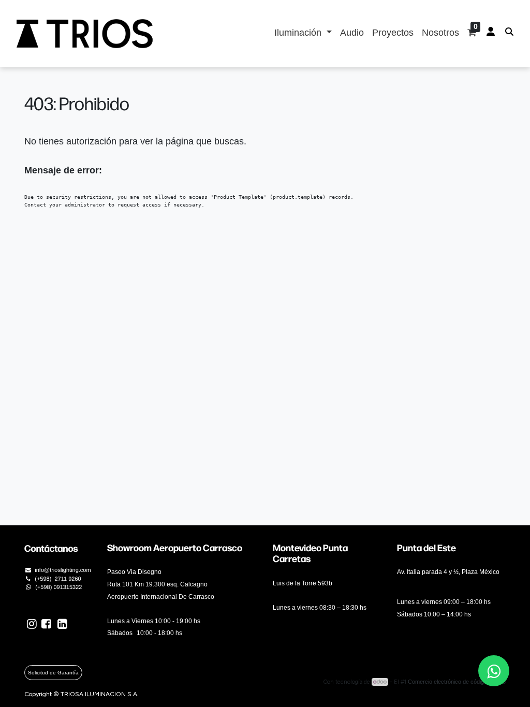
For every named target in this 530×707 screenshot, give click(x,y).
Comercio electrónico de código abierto (457, 682)
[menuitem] (352, 34)
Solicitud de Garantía (53, 672)
